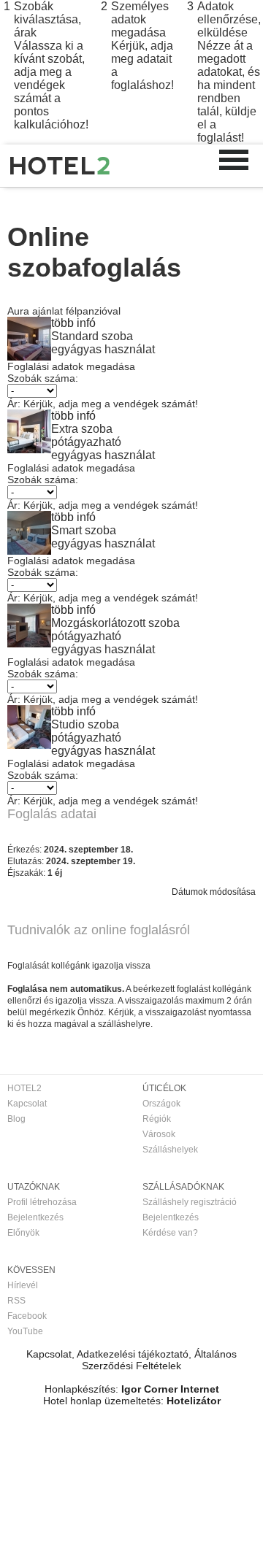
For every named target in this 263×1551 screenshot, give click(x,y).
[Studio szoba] (29, 745)
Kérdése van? (170, 1233)
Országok (161, 1103)
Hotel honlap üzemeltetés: (103, 1400)
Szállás (68, 202)
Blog (16, 1119)
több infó (73, 323)
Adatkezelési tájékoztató (132, 1354)
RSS (16, 1301)
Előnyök (23, 1233)
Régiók (156, 1119)
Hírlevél (22, 1285)
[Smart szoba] (29, 550)
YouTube (25, 1331)
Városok (158, 1134)
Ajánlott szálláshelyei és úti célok (167, 202)
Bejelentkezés (35, 1217)
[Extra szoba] (29, 449)
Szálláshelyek (170, 1149)
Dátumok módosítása (214, 892)
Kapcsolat (27, 1103)
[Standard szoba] (29, 356)
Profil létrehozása (42, 1202)
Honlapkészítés (80, 1389)
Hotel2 (20, 202)
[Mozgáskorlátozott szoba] (29, 643)
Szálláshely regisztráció (189, 1202)
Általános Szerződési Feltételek (159, 1359)
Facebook (27, 1316)
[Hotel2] (60, 165)
